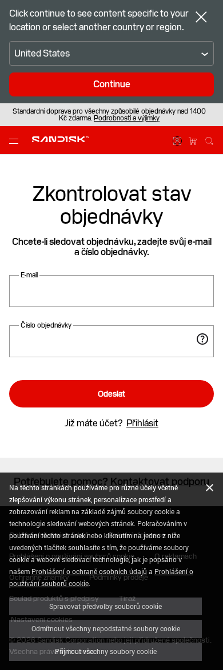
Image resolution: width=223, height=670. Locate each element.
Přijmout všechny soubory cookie (106, 651)
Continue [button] (111, 84)
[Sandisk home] (60, 139)
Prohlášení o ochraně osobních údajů (89, 571)
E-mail (29, 275)
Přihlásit (142, 423)
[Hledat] (209, 139)
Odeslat (111, 394)
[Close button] (201, 18)
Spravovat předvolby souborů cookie (105, 606)
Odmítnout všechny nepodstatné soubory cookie (105, 628)
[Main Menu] (16, 140)
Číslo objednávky (46, 325)
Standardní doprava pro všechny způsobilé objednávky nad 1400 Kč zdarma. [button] (109, 115)
